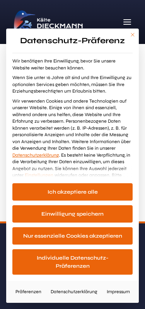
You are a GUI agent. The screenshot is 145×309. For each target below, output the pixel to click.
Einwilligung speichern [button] (72, 214)
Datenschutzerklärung (35, 155)
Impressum (118, 291)
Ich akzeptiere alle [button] (73, 192)
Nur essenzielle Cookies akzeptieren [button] (72, 236)
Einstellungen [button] (39, 175)
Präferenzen (28, 291)
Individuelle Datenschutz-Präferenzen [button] (73, 262)
